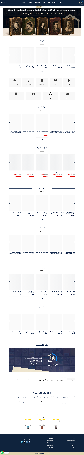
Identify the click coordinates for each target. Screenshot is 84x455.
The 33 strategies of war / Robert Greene (56, 172)
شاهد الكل (42, 43)
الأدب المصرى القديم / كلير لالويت (28, 253)
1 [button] (42, 34)
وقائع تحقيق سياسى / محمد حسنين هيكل (29, 332)
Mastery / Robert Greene (28, 172)
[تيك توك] (24, 442)
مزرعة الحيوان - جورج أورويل (16, 292)
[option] (42, 22)
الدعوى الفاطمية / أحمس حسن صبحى (42, 65)
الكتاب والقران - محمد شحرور (57, 292)
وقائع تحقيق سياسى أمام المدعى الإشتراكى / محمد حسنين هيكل (56, 332)
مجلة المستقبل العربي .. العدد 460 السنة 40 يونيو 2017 (56, 132)
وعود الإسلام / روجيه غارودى (16, 332)
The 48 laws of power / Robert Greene (42, 172)
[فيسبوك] (29, 442)
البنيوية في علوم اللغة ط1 (42, 131)
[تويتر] (22, 442)
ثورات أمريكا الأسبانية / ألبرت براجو (16, 65)
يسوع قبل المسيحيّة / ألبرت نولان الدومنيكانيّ (28, 292)
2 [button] (41, 34)
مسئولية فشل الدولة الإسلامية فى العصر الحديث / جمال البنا (57, 65)
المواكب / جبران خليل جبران (15, 212)
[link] (64, 403)
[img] (42, 416)
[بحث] (6, 2)
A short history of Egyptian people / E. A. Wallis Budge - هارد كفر (56, 213)
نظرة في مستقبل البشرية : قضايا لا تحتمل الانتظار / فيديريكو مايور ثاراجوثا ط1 (15, 132)
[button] (5, 22)
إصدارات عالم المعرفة (63, 380)
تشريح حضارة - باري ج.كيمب (28, 131)
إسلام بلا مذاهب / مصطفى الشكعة (71, 172)
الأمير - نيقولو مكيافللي (70, 291)
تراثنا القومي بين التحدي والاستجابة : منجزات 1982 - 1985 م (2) (69, 132)
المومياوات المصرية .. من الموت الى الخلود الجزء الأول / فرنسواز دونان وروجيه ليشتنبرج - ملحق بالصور (15, 253)
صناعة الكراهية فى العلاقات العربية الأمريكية (69, 65)
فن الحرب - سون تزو (43, 291)
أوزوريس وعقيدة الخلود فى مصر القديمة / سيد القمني (56, 253)
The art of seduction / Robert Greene (15, 172)
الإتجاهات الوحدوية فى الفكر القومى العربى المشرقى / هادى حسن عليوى (29, 65)
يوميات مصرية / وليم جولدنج (70, 332)
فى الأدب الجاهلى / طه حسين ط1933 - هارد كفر (29, 213)
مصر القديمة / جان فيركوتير (42, 252)
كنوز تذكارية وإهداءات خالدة (51, 380)
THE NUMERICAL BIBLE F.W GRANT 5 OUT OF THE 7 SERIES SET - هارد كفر (69, 213)
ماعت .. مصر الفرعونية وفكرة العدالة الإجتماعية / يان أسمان (69, 253)
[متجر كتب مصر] (42, 360)
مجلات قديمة (72, 380)
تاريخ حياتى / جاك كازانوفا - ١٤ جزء (42, 213)
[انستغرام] (27, 442)
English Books (41, 380)
